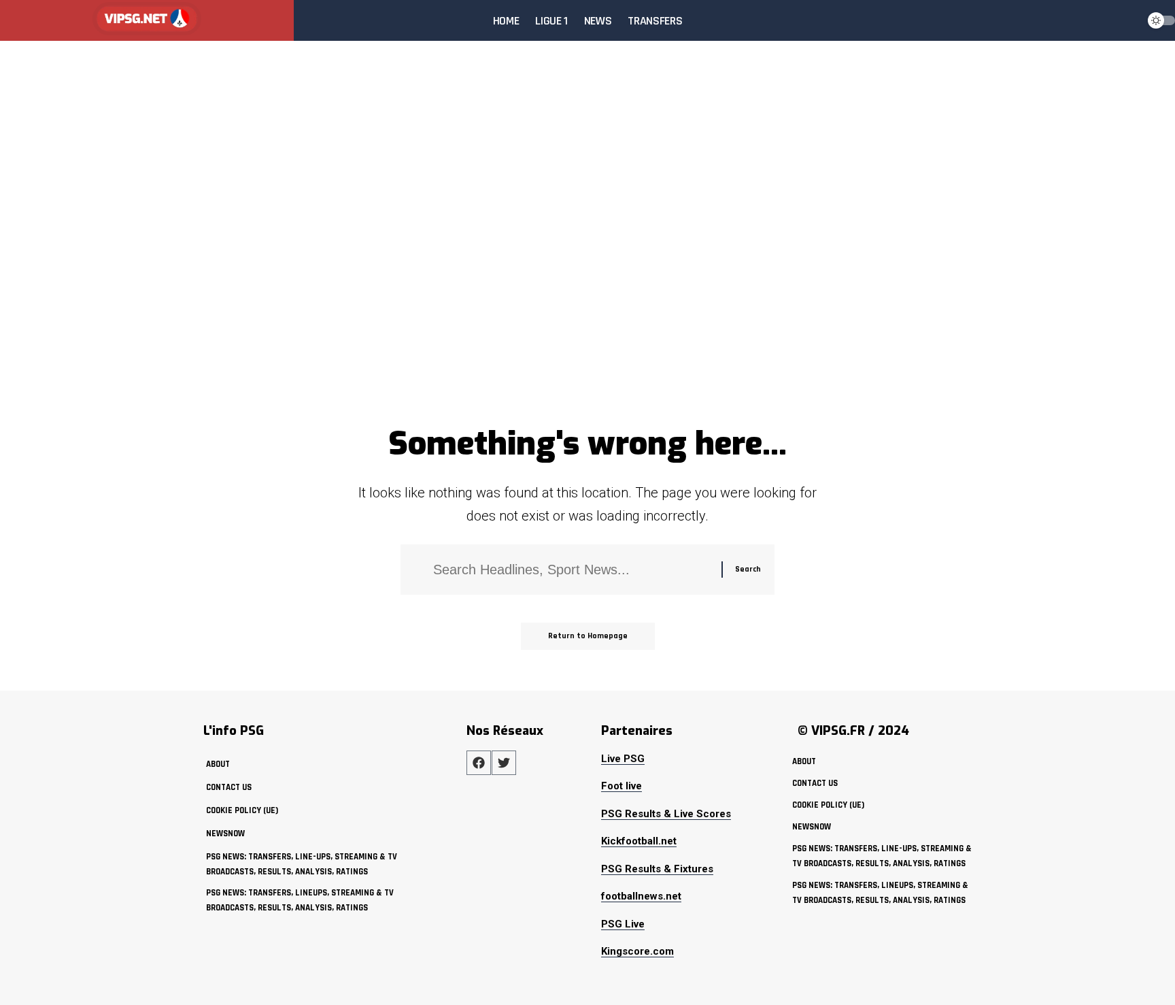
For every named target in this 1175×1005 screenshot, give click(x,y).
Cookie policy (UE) (242, 810)
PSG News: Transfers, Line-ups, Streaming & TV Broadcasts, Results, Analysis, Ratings (301, 864)
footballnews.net (641, 896)
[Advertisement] (587, 315)
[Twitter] (504, 763)
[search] (1123, 20)
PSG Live (623, 924)
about (218, 764)
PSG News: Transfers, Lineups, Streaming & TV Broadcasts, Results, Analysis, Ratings (300, 900)
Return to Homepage (588, 636)
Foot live (621, 786)
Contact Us (229, 787)
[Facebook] (478, 763)
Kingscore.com (637, 951)
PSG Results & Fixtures (657, 869)
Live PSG (623, 759)
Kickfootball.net (639, 841)
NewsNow (225, 833)
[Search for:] (572, 569)
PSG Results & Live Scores (666, 814)
